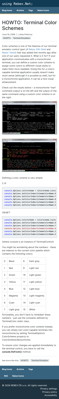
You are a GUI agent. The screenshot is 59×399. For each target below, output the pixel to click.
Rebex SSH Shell (37, 49)
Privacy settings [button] (48, 388)
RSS (6, 376)
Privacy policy (49, 392)
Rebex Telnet (9, 52)
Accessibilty (50, 395)
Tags (30, 10)
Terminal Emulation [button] (21, 38)
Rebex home (43, 10)
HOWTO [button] (7, 38)
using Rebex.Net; (17, 4)
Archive (20, 10)
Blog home (7, 10)
